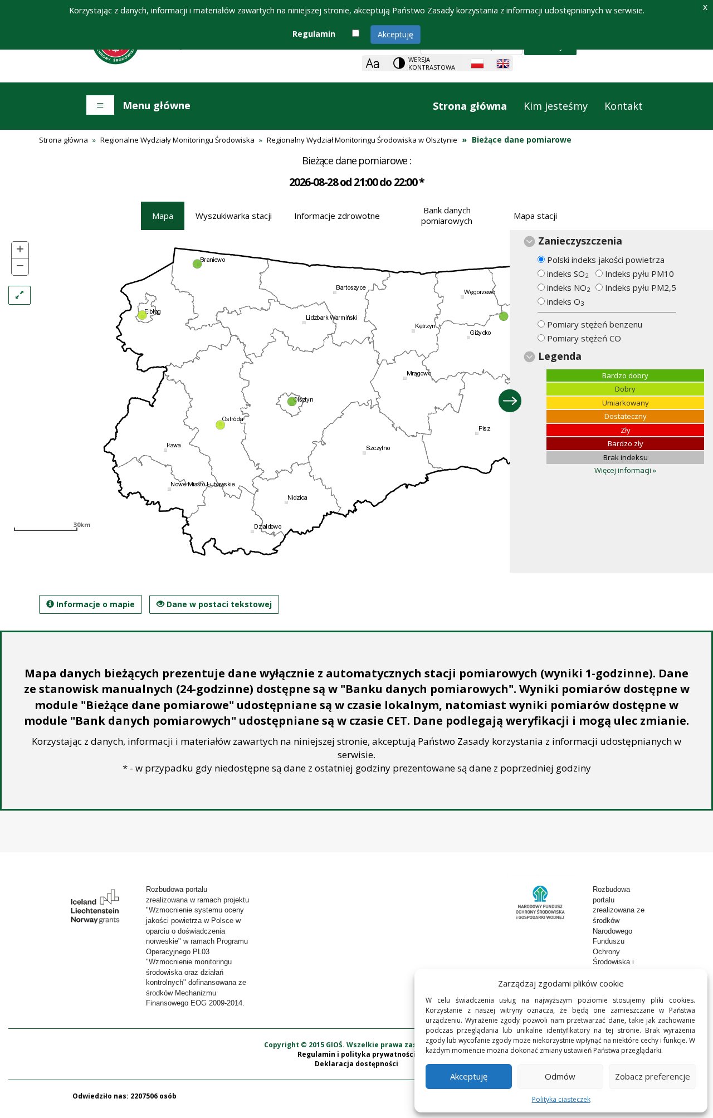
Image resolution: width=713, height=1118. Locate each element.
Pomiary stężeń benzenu (594, 324)
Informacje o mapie (94, 604)
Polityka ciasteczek (561, 1099)
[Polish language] (477, 63)
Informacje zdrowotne (337, 215)
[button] (20, 250)
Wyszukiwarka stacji (234, 215)
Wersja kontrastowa (431, 63)
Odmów (560, 1076)
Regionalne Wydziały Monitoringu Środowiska (177, 140)
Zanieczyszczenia (580, 240)
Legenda (560, 356)
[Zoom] (372, 63)
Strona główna (470, 106)
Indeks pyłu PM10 (639, 273)
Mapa (162, 215)
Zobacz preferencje (652, 1076)
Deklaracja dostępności (356, 1063)
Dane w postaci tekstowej (214, 606)
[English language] (503, 63)
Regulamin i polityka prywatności (356, 1054)
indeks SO (567, 274)
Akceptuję (395, 34)
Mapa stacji (535, 215)
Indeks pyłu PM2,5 (640, 287)
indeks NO (568, 288)
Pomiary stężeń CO (584, 338)
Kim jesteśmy (556, 106)
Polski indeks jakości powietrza (606, 259)
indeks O (565, 302)
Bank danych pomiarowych (446, 215)
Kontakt (623, 106)
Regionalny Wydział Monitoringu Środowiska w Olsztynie (362, 140)
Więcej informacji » (625, 470)
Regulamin (313, 33)
